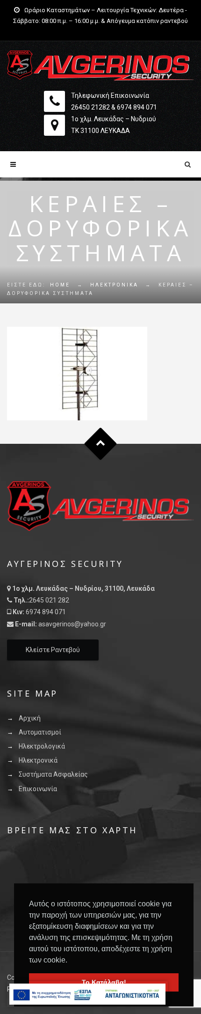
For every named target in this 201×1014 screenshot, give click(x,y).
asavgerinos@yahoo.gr (72, 624)
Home (60, 284)
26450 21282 (90, 107)
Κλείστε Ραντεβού (53, 650)
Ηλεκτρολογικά (42, 746)
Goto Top (100, 444)
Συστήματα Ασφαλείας (53, 774)
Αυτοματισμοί (40, 732)
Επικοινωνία (38, 789)
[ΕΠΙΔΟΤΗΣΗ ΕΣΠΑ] (87, 994)
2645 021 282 (49, 600)
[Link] (100, 66)
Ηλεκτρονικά (114, 284)
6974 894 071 (137, 107)
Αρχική (30, 718)
